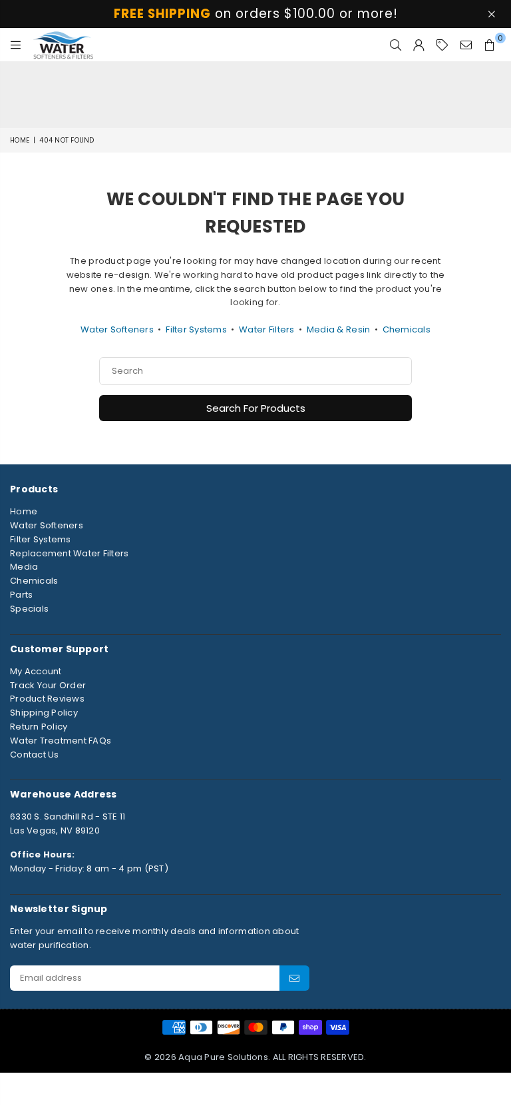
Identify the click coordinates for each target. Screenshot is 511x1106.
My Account (36, 671)
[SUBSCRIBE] (294, 978)
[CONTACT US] (466, 45)
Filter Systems (196, 329)
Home (19, 140)
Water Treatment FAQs (60, 740)
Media (24, 566)
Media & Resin (338, 329)
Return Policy (38, 726)
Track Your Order (48, 685)
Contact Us (34, 754)
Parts (21, 594)
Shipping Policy (44, 712)
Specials (29, 608)
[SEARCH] (395, 45)
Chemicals (406, 329)
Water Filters (266, 329)
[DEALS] (442, 45)
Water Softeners (117, 329)
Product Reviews (47, 698)
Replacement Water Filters (69, 553)
